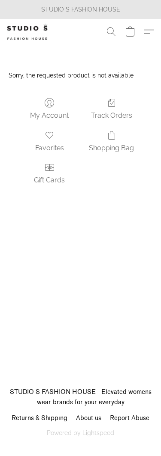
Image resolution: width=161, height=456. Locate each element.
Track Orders (111, 115)
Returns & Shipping (39, 418)
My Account (49, 115)
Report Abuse (129, 418)
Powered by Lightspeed (80, 432)
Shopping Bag (111, 148)
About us (88, 418)
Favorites (49, 148)
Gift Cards (49, 180)
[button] (28, 32)
